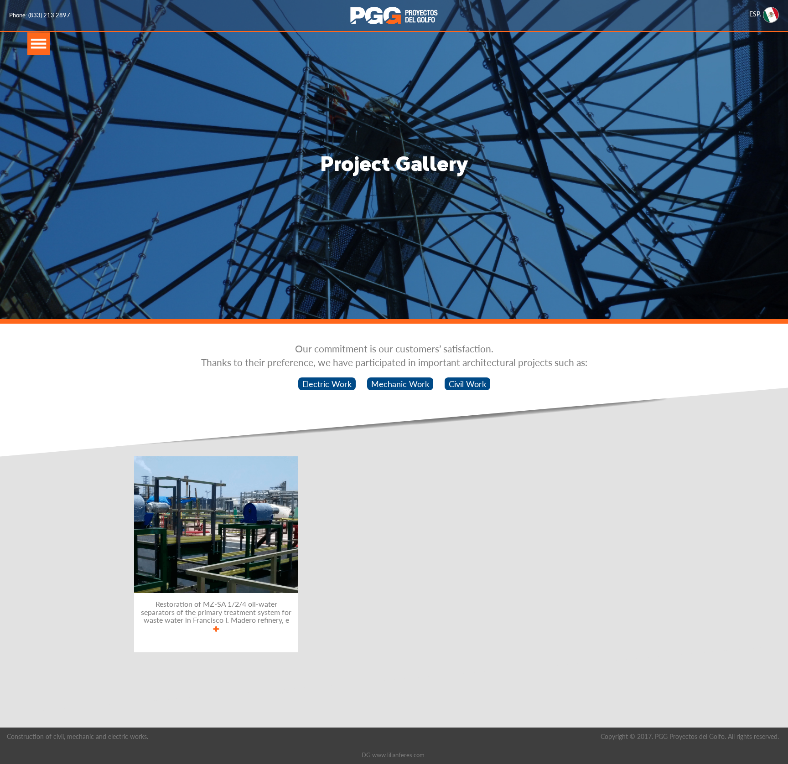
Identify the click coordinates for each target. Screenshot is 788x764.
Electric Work (327, 384)
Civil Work (467, 384)
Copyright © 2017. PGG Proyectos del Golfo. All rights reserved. (690, 736)
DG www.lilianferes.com (393, 755)
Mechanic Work (400, 384)
